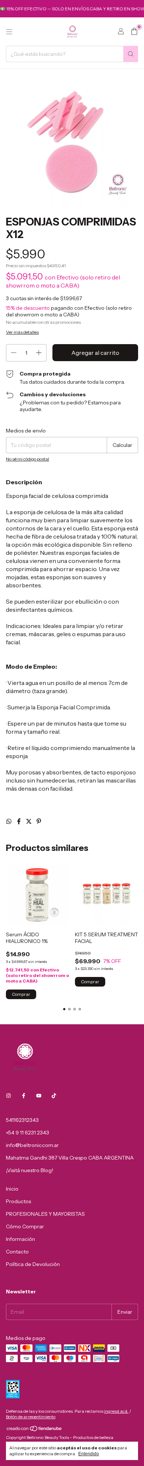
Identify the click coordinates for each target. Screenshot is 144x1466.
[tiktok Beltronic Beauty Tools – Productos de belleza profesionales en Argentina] (53, 1095)
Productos (18, 1201)
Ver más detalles (22, 332)
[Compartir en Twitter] (29, 821)
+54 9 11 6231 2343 (27, 1132)
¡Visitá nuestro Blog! (29, 1170)
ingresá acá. (116, 1411)
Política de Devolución (33, 1264)
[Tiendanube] (34, 1430)
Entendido (88, 1453)
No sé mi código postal (27, 459)
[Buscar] (130, 54)
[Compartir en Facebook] (19, 821)
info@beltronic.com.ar (32, 1145)
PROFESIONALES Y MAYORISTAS (45, 1214)
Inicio (12, 1188)
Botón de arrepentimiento (30, 1416)
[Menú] (9, 31)
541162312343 (22, 1120)
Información (20, 1239)
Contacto (17, 1251)
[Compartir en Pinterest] (39, 821)
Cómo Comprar (25, 1226)
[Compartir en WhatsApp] (9, 821)
